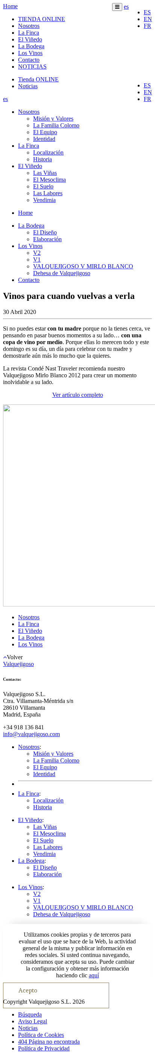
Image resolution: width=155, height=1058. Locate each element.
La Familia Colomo (56, 125)
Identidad (44, 139)
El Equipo (45, 132)
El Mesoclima (49, 179)
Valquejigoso (18, 664)
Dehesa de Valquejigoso (61, 273)
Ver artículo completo (77, 395)
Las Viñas (45, 173)
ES (147, 12)
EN (148, 19)
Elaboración (47, 239)
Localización (48, 152)
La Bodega (31, 46)
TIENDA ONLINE (41, 19)
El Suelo (43, 186)
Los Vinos (30, 53)
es (126, 6)
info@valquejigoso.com (31, 734)
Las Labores (47, 193)
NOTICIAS (32, 66)
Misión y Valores (53, 118)
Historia (42, 159)
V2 (37, 253)
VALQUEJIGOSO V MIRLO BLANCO (83, 266)
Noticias (28, 86)
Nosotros (29, 26)
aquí (94, 975)
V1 (37, 259)
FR (147, 26)
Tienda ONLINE (38, 79)
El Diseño (45, 232)
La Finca (28, 32)
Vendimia (44, 200)
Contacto (29, 60)
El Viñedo (30, 39)
